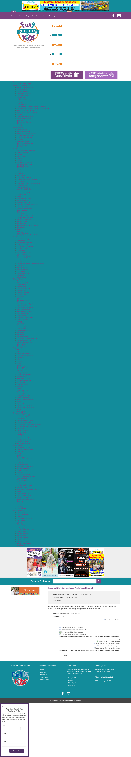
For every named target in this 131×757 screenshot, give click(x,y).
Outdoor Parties (22, 325)
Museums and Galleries (24, 198)
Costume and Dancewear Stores (27, 426)
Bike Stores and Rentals (24, 417)
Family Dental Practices (24, 256)
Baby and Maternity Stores (25, 415)
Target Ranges (21, 223)
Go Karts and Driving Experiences (27, 179)
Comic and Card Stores (24, 422)
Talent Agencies (22, 147)
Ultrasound (20, 275)
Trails (18, 231)
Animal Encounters (22, 153)
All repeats (79, 627)
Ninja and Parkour (22, 478)
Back (65, 655)
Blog (27, 16)
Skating (19, 212)
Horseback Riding (22, 470)
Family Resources (18, 128)
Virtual (19, 409)
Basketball (20, 451)
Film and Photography (23, 375)
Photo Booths (21, 332)
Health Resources (18, 237)
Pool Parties (20, 334)
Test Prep (20, 120)
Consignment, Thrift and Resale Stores (29, 424)
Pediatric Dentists (22, 267)
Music (19, 388)
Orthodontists (21, 265)
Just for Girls (21, 382)
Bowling (19, 158)
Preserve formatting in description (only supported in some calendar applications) (90, 636)
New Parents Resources (24, 137)
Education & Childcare (20, 86)
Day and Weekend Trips (24, 164)
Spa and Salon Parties (24, 340)
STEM (19, 401)
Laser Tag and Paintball (24, 189)
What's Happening (18, 510)
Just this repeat (80, 630)
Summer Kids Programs (24, 405)
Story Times (20, 403)
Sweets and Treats (22, 442)
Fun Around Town (18, 149)
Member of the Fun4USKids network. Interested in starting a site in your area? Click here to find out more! (79, 671)
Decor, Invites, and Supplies (25, 304)
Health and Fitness (22, 465)
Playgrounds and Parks (24, 202)
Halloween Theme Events (25, 526)
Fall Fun (19, 522)
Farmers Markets (22, 430)
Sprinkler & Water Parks (24, 220)
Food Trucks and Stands (24, 311)
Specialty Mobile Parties (24, 342)
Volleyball (20, 503)
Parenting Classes (22, 394)
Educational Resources (24, 93)
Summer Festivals (22, 537)
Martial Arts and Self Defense (26, 476)
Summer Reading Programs (25, 407)
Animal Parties (21, 281)
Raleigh (69, 11)
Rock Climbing (21, 484)
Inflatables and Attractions (25, 317)
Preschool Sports (22, 480)
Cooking (19, 361)
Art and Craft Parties (23, 283)
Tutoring (19, 124)
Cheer (19, 453)
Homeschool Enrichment (24, 380)
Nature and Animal (22, 390)
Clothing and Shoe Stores (25, 421)
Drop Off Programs (22, 91)
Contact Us (43, 675)
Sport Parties (21, 344)
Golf (18, 461)
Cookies (19, 302)
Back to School (21, 516)
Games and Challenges (24, 177)
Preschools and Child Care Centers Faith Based (31, 107)
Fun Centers (21, 175)
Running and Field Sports (25, 486)
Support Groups (22, 145)
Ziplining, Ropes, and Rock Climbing (28, 235)
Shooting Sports (22, 488)
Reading (19, 114)
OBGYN (19, 262)
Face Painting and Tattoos (25, 308)
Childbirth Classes (22, 244)
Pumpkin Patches (22, 533)
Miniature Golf (21, 195)
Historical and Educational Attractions (28, 183)
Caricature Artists (22, 290)
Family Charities (22, 130)
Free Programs (21, 376)
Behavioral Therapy (23, 239)
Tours (19, 229)
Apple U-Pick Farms (23, 514)
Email (3, 726)
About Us (43, 672)
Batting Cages (21, 156)
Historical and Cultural (23, 378)
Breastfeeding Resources (24, 242)
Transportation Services (24, 122)
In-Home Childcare (22, 99)
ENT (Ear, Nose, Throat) (24, 252)
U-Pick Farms (21, 545)
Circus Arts (20, 357)
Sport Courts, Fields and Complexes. (28, 216)
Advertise (43, 16)
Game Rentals (21, 315)
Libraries (19, 191)
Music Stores (21, 436)
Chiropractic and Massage (25, 246)
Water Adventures (22, 233)
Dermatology (21, 250)
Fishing (19, 172)
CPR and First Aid (22, 248)
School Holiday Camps (24, 84)
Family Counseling (22, 254)
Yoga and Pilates (22, 509)
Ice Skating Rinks (22, 528)
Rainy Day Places (22, 206)
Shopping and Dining (19, 413)
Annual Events (21, 512)
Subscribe (16, 751)
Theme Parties (21, 346)
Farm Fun (20, 524)
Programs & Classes (19, 348)
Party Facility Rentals (23, 327)
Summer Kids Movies (23, 541)
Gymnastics (20, 463)
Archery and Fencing (23, 447)
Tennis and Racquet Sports (25, 499)
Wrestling (20, 507)
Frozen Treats (21, 432)
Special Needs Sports (23, 493)
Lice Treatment (21, 260)
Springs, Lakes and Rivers (25, 218)
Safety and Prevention (23, 396)
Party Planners (21, 329)
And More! (71, 685)
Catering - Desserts (23, 292)
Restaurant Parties (22, 336)
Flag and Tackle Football (24, 459)
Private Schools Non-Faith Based (27, 112)
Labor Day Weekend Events (25, 530)
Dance (19, 365)
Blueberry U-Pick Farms (24, 518)
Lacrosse (20, 472)
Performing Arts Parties (24, 331)
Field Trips (20, 170)
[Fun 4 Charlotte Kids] (28, 32)
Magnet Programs (22, 103)
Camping (20, 160)
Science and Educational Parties (27, 338)
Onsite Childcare (22, 105)
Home (13, 16)
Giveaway (52, 16)
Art (18, 352)
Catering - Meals (22, 294)
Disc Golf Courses (22, 166)
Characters (20, 296)
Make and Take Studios (24, 193)
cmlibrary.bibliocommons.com (70, 613)
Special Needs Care (23, 273)
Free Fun (20, 174)
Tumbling (20, 501)
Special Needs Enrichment (25, 399)
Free (62, 616)
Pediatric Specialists (23, 269)
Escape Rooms (21, 168)
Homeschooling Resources (25, 135)
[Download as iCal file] (112, 620)
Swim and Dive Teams (24, 495)
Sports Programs (18, 445)
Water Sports (21, 505)
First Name (5, 734)
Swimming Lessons (23, 497)
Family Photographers (23, 131)
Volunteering (21, 411)
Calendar (20, 16)
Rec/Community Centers (24, 208)
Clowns (19, 298)
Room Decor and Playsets (25, 438)
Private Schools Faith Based (25, 110)
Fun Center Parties (23, 313)
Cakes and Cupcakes (23, 288)
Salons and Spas (22, 210)
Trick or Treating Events (24, 543)
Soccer (19, 491)
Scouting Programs (23, 398)
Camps (15, 82)
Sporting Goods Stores (24, 440)
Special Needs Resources (25, 143)
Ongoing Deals (21, 532)
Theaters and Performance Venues (27, 225)
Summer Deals (21, 535)
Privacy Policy (44, 680)
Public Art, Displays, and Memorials (27, 204)
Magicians (20, 321)
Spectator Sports (22, 214)
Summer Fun (21, 539)
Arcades (19, 154)
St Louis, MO (72, 683)
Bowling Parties (21, 287)
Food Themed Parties (23, 309)
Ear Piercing (20, 428)
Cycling (19, 455)
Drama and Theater (23, 367)
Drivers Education (22, 369)
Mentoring (20, 386)
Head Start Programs (23, 95)
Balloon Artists (21, 285)
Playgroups (20, 139)
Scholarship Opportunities (25, 116)
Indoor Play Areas (22, 187)
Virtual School (21, 126)
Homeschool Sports (23, 468)
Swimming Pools (22, 221)
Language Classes (22, 384)
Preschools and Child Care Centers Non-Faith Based (33, 108)
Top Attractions (21, 227)
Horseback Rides (22, 185)
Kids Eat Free (21, 434)
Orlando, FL (72, 680)
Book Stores (20, 419)
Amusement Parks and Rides (26, 151)
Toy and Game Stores (23, 443)
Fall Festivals (21, 520)
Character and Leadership (25, 355)
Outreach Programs (23, 392)
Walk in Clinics (21, 277)
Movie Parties (21, 323)
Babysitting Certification (24, 354)
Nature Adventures (22, 200)
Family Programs (22, 373)
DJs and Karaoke (22, 306)
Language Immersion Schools (26, 101)
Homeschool (21, 97)
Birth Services (21, 241)
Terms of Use (44, 677)
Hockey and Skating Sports (25, 466)
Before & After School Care (25, 87)
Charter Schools (22, 89)
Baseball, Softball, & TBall (25, 449)
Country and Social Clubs (24, 162)
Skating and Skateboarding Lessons (28, 489)
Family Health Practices (24, 258)
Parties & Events (18, 279)
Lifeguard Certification (23, 474)
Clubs (19, 359)
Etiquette (19, 371)
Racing (19, 482)
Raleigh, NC (72, 678)
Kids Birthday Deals (23, 319)
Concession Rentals (23, 300)
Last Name (5, 742)
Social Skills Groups (23, 141)
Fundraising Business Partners (26, 133)
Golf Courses (21, 181)
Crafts (19, 363)
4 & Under (20, 350)
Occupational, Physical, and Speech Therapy (30, 264)
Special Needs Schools (24, 118)
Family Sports (21, 457)
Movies (19, 197)
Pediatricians (21, 271)
